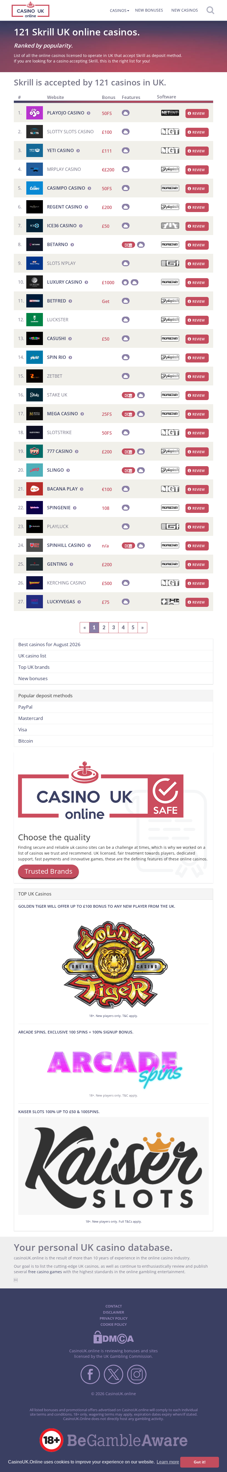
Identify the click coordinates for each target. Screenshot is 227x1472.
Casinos (118, 10)
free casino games (45, 1271)
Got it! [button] (200, 1462)
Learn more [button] (168, 1462)
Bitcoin (25, 741)
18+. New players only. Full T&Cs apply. (114, 1221)
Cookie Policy (113, 1324)
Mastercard (30, 718)
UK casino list (32, 656)
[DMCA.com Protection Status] (113, 1342)
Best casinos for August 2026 (49, 644)
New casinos (184, 10)
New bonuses (149, 10)
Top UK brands (34, 667)
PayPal (25, 707)
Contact (113, 1306)
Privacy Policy (114, 1318)
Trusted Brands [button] (48, 871)
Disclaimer (113, 1312)
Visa (22, 729)
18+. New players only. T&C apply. (113, 1016)
